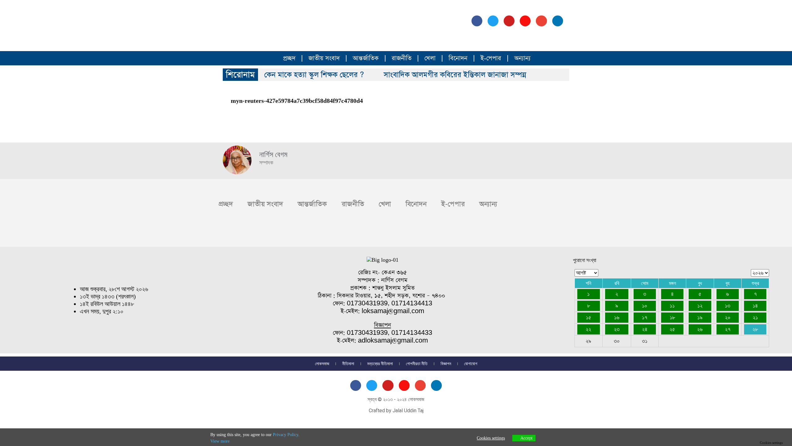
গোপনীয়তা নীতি (417, 363)
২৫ (672, 329)
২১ (755, 317)
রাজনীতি (401, 58)
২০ (727, 317)
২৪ (645, 329)
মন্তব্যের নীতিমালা (380, 363)
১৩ (727, 306)
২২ (588, 329)
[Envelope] (541, 20)
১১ (672, 306)
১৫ (588, 317)
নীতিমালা (348, 363)
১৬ (616, 317)
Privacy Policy (285, 434)
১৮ (672, 317)
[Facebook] (476, 20)
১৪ (755, 306)
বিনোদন (458, 58)
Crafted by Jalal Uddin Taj (396, 410)
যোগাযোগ (470, 363)
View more (220, 441)
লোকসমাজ (322, 363)
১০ (644, 306)
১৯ (700, 317)
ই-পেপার (490, 58)
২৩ (617, 329)
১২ (700, 306)
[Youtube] (509, 20)
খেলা (430, 58)
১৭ (644, 317)
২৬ (700, 329)
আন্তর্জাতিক (366, 58)
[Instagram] (525, 20)
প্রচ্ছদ (289, 58)
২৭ (727, 329)
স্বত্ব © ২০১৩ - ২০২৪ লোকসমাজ (396, 399)
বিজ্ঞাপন (446, 363)
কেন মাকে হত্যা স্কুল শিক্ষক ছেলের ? (314, 74)
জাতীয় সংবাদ (324, 58)
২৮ (755, 329)
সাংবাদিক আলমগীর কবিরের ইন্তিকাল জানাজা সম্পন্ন (455, 74)
